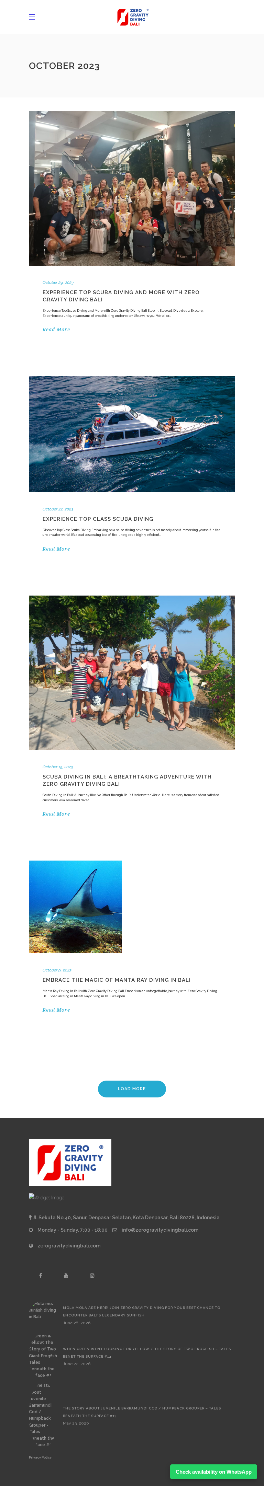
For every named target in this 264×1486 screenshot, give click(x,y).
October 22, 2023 (58, 509)
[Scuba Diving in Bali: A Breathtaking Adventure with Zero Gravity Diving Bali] (132, 673)
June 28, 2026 (76, 1323)
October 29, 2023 (58, 282)
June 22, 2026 (76, 1363)
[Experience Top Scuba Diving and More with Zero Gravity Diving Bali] (132, 188)
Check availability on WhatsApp (214, 1472)
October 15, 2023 (58, 766)
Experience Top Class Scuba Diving (98, 519)
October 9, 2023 (57, 970)
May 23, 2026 (76, 1423)
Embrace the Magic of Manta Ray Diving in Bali (117, 980)
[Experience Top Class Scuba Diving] (132, 434)
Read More (56, 329)
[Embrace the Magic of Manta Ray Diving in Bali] (75, 907)
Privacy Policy (40, 1457)
